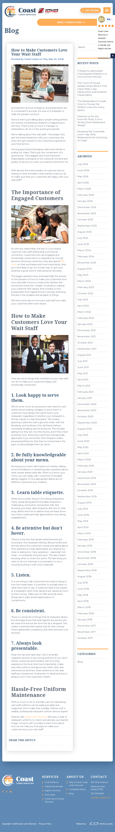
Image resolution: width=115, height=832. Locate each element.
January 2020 (85, 471)
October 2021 (85, 342)
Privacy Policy (45, 823)
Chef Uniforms (52, 782)
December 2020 (86, 404)
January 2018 (84, 619)
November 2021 (86, 336)
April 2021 (82, 379)
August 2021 (84, 354)
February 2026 (85, 194)
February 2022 (85, 318)
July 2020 (82, 434)
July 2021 (82, 361)
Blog (80, 661)
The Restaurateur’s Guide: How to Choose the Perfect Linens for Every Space (91, 106)
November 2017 (86, 631)
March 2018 (84, 607)
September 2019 (87, 496)
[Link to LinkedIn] (11, 791)
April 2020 (83, 453)
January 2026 (85, 201)
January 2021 (84, 398)
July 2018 (82, 582)
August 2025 (84, 231)
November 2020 (86, 410)
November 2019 (86, 484)
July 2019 (82, 508)
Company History (77, 789)
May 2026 (82, 176)
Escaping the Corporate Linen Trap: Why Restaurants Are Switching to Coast (92, 136)
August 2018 (84, 576)
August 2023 (84, 268)
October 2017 (85, 638)
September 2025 (87, 225)
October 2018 (85, 564)
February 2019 (85, 539)
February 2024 (85, 256)
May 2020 (82, 447)
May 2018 (82, 594)
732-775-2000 (92, 10)
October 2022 (85, 293)
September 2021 (86, 348)
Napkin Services (52, 790)
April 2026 (83, 182)
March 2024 (84, 250)
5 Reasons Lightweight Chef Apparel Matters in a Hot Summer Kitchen (92, 73)
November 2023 (86, 262)
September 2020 (87, 422)
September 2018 (87, 570)
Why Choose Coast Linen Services (78, 783)
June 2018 (83, 588)
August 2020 (84, 428)
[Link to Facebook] (2, 791)
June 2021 (83, 367)
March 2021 (83, 385)
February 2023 (85, 287)
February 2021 (85, 391)
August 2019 (84, 502)
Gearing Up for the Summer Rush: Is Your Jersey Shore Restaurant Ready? (91, 121)
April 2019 (82, 527)
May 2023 (82, 274)
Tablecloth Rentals (54, 786)
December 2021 (86, 330)
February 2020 (85, 465)
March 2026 (84, 188)
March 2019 (84, 533)
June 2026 (83, 170)
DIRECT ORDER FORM (69, 22)
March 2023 (84, 281)
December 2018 (86, 551)
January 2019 (84, 545)
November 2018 (86, 558)
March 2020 (84, 459)
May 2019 (82, 521)
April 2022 (83, 305)
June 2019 (83, 514)
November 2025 (86, 213)
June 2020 (83, 441)
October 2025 (85, 219)
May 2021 (82, 373)
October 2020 (85, 416)
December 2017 (86, 625)
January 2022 (85, 324)
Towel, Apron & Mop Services (54, 800)
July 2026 (82, 164)
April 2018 (82, 601)
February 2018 (85, 613)
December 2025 (86, 207)
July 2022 (82, 299)
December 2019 (86, 478)
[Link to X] (6, 791)
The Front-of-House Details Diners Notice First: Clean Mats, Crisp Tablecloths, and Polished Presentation (92, 89)
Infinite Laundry (106, 823)
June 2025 (83, 244)
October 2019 (85, 490)
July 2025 (82, 238)
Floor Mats (50, 794)
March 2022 (84, 311)
